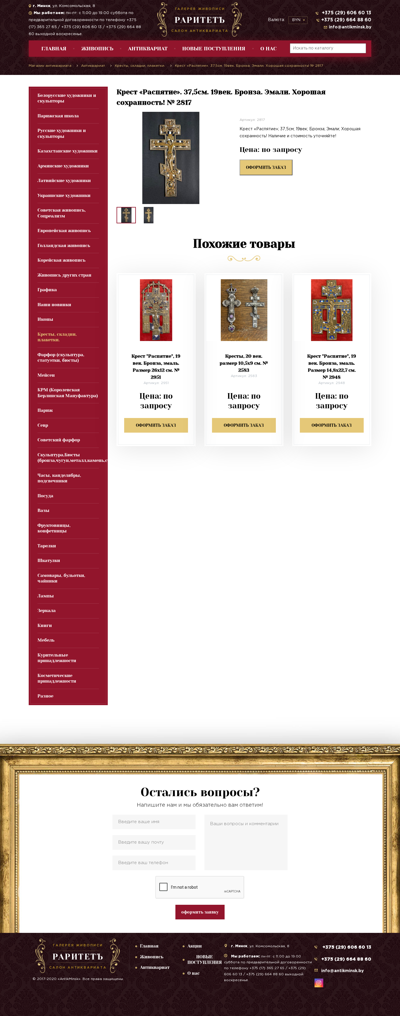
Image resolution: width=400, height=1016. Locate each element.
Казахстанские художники (67, 151)
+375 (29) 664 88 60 (346, 20)
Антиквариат (147, 49)
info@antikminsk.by (350, 27)
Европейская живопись (64, 230)
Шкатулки (48, 560)
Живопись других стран (64, 275)
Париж (45, 410)
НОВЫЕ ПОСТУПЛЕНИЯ (213, 49)
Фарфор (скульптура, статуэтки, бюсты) (60, 357)
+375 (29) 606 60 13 (345, 13)
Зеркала (46, 610)
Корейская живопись (61, 260)
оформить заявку (200, 912)
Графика (47, 289)
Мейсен (46, 375)
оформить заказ (266, 167)
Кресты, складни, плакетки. (57, 337)
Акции (194, 946)
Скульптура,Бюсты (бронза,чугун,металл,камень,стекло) (68, 457)
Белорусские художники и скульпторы (66, 98)
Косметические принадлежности (56, 678)
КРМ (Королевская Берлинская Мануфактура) (67, 392)
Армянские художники (63, 166)
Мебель (45, 640)
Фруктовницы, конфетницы (54, 528)
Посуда (45, 495)
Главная (53, 49)
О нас (268, 49)
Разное (45, 696)
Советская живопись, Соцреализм (61, 213)
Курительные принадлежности (56, 658)
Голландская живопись (63, 245)
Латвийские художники (64, 180)
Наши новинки (54, 304)
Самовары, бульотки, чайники (61, 578)
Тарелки (46, 546)
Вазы (43, 510)
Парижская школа (58, 116)
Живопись (97, 49)
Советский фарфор (58, 440)
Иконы (45, 319)
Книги (44, 625)
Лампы (45, 596)
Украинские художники (63, 195)
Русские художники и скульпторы (61, 133)
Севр (42, 425)
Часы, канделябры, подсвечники (59, 478)
